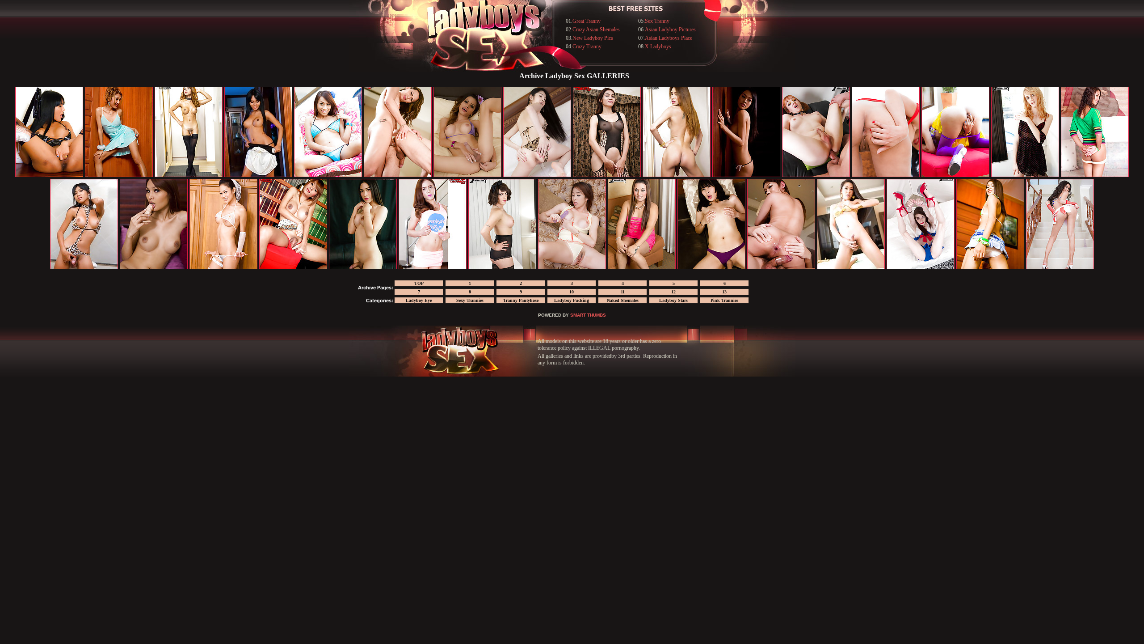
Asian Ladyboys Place (668, 38)
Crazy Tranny (586, 46)
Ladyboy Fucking (571, 300)
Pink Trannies (724, 300)
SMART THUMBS (588, 315)
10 (571, 291)
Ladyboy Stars (673, 300)
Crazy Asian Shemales (596, 29)
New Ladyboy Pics (592, 38)
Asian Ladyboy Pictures (670, 29)
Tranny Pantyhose (520, 300)
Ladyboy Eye (419, 300)
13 (724, 291)
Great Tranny (586, 21)
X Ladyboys (658, 46)
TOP (419, 283)
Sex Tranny (657, 21)
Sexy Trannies (470, 300)
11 (623, 291)
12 (673, 291)
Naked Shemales (623, 300)
